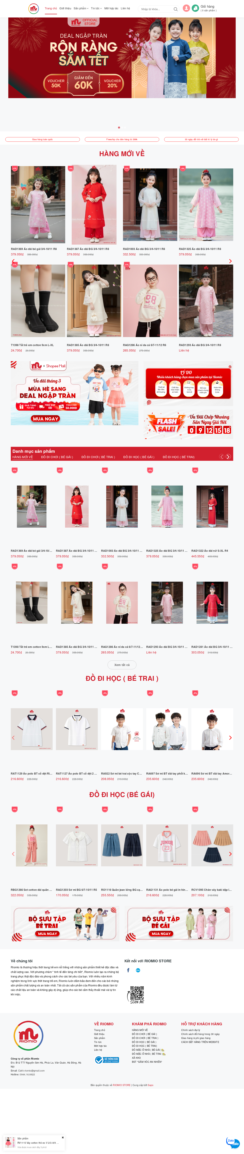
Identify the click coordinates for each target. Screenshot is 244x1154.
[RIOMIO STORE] (33, 8)
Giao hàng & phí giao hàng (195, 1038)
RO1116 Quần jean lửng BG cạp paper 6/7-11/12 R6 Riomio (138, 890)
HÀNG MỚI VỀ (122, 153)
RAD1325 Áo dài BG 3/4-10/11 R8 (200, 249)
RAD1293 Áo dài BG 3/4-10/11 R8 (200, 345)
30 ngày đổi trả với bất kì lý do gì (201, 139)
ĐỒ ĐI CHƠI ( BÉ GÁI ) (144, 1034)
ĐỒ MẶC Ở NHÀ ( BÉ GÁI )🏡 (148, 1049)
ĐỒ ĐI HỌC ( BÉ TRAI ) (122, 678)
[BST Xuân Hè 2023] (188, 383)
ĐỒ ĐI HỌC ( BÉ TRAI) (144, 1045)
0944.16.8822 (27, 1074)
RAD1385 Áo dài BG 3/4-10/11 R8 (88, 345)
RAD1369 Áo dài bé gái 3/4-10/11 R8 (34, 249)
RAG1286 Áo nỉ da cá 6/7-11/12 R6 (144, 345)
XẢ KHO (136, 1057)
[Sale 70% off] (74, 393)
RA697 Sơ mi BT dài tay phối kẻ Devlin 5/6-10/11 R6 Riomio (184, 773)
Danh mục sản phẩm (33, 451)
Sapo (150, 1085)
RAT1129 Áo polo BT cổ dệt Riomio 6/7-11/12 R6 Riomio (46, 773)
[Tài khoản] (186, 8)
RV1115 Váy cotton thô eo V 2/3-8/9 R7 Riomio (42, 1142)
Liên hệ (125, 8)
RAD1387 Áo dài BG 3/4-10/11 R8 (88, 249)
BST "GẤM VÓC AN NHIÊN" (147, 1061)
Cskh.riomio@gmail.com (31, 1070)
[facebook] (128, 970)
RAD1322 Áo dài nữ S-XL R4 (209, 551)
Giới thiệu (65, 8)
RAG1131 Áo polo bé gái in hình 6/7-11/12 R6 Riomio (179, 890)
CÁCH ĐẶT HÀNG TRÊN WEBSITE (200, 1042)
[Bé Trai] (65, 923)
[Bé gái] (178, 923)
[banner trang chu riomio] (122, 57)
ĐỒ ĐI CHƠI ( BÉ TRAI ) (145, 1038)
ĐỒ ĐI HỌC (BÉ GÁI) (122, 794)
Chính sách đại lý (190, 1030)
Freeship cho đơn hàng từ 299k (121, 139)
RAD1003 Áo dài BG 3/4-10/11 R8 (144, 249)
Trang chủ (51, 8)
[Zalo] (138, 970)
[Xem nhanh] (38, 205)
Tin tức (95, 8)
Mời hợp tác (111, 8)
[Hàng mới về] (188, 424)
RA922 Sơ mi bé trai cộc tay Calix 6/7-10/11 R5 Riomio (135, 773)
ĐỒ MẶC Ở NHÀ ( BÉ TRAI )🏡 (149, 1053)
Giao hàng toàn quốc (42, 139)
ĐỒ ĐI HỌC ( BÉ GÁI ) (144, 1042)
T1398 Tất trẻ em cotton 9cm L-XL (32, 345)
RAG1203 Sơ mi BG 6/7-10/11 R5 (76, 890)
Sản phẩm (80, 8)
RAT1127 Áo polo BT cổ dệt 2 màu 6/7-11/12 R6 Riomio (91, 773)
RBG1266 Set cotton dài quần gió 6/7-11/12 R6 (40, 890)
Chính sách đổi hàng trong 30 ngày (200, 1034)
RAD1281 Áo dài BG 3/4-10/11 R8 (212, 647)
